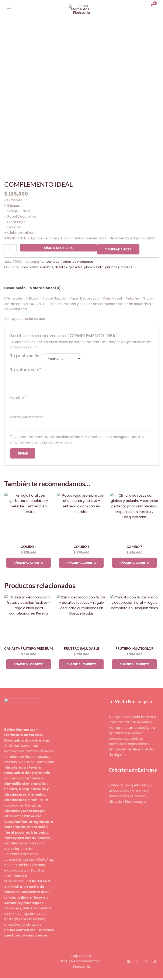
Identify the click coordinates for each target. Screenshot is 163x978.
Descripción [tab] (15, 288)
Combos (52, 262)
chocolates (30, 267)
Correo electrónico (27, 417)
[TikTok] (155, 961)
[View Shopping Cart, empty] (152, 5)
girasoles (76, 267)
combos (46, 267)
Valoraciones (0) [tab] (45, 288)
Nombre (18, 397)
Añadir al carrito (59, 248)
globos (89, 267)
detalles (61, 267)
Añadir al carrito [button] (29, 563)
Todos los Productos (77, 262)
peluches (112, 267)
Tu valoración (25, 370)
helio (100, 267)
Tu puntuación (26, 356)
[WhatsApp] (146, 961)
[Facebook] (129, 961)
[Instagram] (137, 961)
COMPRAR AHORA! (118, 249)
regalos (126, 267)
